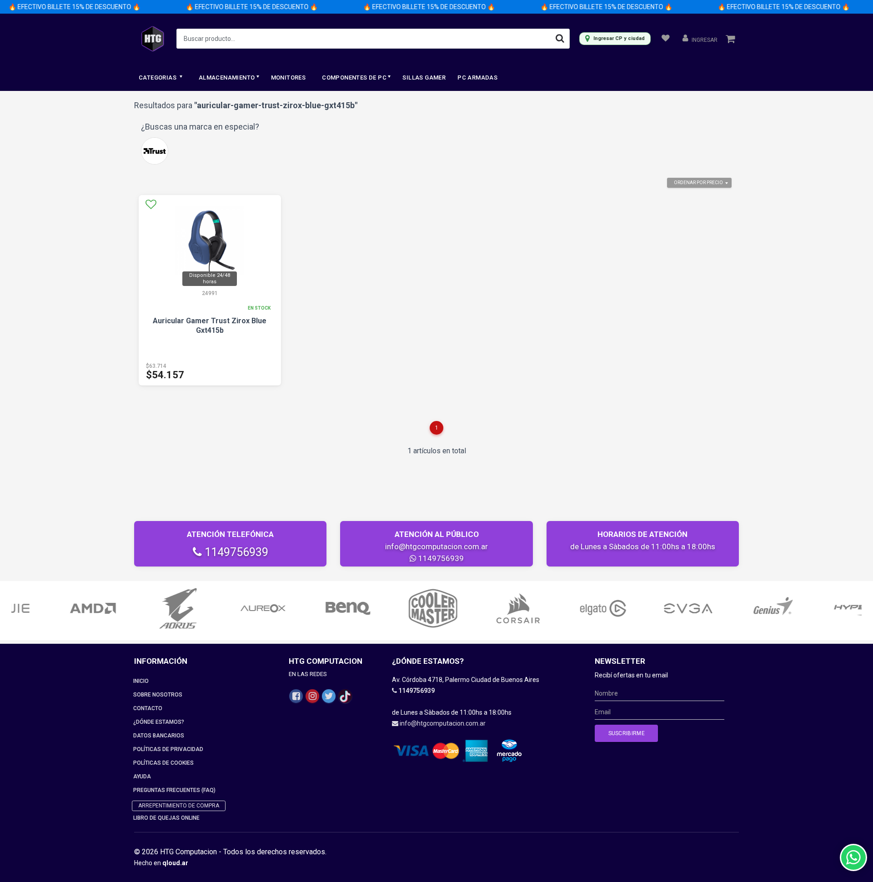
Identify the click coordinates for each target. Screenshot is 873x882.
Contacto (147, 708)
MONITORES (288, 77)
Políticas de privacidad (168, 749)
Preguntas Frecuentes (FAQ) (174, 790)
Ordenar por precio (698, 182)
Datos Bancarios (158, 735)
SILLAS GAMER (424, 77)
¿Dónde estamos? (158, 722)
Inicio (141, 681)
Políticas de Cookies (163, 763)
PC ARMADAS (477, 77)
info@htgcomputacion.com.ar (436, 546)
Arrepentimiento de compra (178, 805)
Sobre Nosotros (157, 695)
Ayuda (142, 776)
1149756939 (235, 552)
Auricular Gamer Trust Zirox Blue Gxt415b (209, 325)
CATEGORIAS (158, 77)
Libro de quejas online (166, 818)
